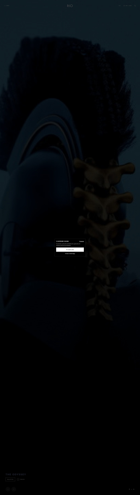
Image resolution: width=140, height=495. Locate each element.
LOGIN (130, 5)
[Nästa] (13, 489)
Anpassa (81, 241)
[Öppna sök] (135, 5)
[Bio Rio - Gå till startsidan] (70, 5)
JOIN (126, 5)
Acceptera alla (70, 249)
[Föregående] (8, 489)
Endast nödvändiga (70, 253)
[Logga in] (124, 5)
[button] (7, 5)
